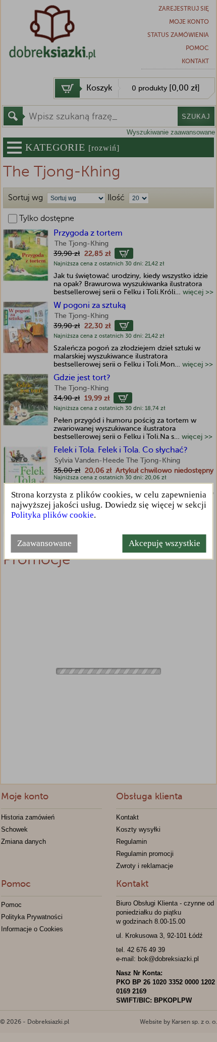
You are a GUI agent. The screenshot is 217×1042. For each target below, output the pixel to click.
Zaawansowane (44, 543)
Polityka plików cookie (52, 515)
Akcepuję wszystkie (164, 543)
